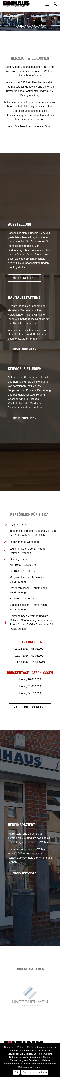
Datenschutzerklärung (35, 1072)
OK (16, 1072)
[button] (47, 4)
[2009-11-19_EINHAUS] (16, 4)
